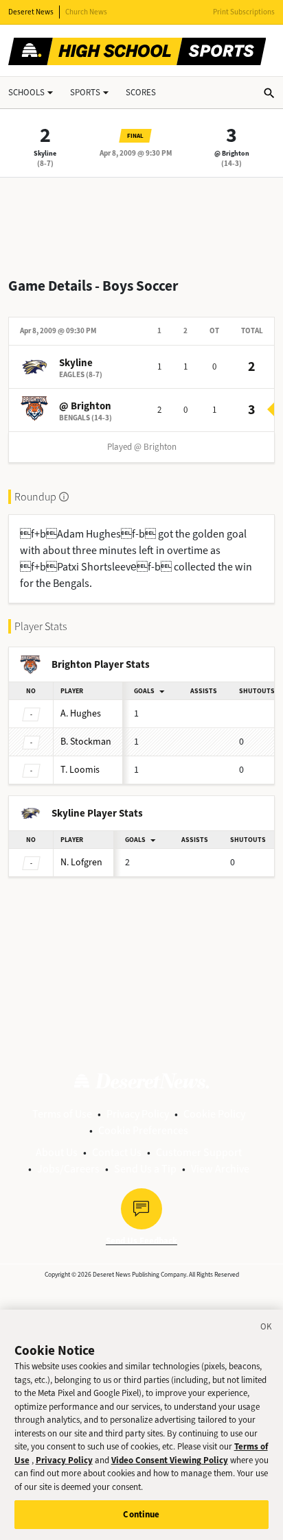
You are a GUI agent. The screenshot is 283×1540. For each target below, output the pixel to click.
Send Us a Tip (145, 1169)
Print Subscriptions (244, 12)
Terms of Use (62, 1114)
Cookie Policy (214, 1114)
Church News (86, 12)
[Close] (266, 1329)
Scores (141, 92)
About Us (57, 1152)
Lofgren (81, 862)
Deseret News (31, 12)
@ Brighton (231, 153)
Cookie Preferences (143, 1130)
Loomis (80, 769)
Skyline (45, 153)
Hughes (80, 713)
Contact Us (117, 1152)
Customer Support (199, 1152)
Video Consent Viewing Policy (169, 1460)
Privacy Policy (137, 1114)
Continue (141, 1514)
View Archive (220, 1169)
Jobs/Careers (68, 1169)
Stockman (85, 741)
